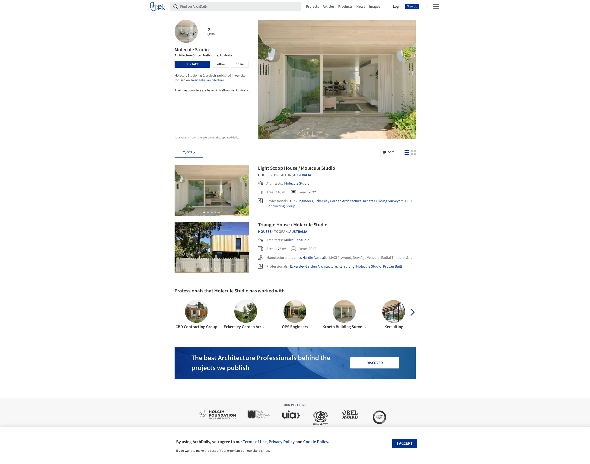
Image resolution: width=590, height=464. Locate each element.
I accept (405, 443)
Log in (397, 6)
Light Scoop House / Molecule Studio (296, 168)
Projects (312, 6)
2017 (312, 248)
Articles (329, 6)
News (360, 6)
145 (278, 192)
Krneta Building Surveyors (383, 201)
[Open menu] (436, 6)
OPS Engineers (301, 201)
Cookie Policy (315, 442)
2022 (312, 192)
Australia (302, 175)
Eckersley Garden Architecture (338, 201)
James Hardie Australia (310, 257)
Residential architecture (207, 80)
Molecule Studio (296, 183)
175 (278, 248)
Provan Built (392, 266)
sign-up (264, 450)
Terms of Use (255, 442)
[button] (388, 152)
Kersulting (346, 266)
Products (345, 6)
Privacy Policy (282, 442)
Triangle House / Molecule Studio (293, 224)
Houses (265, 175)
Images (374, 6)
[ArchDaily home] (157, 6)
